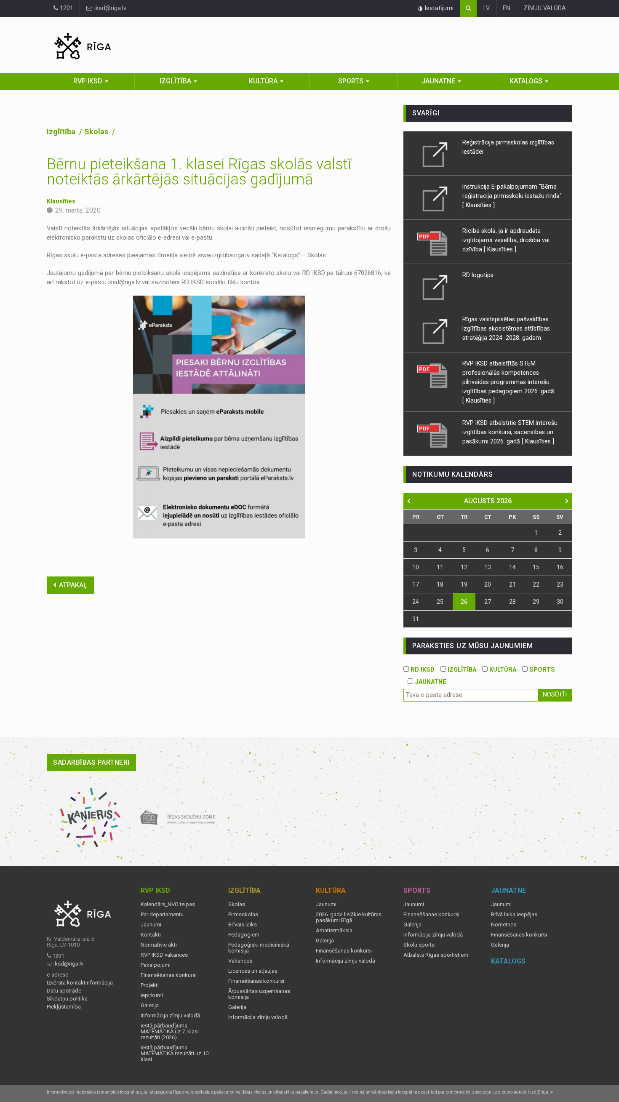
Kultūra (263, 81)
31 (415, 619)
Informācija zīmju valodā (170, 1016)
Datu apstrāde (64, 991)
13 (487, 567)
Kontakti (151, 935)
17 (415, 584)
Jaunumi (151, 925)
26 (464, 601)
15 (536, 567)
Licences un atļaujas (252, 971)
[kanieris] (90, 818)
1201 (65, 8)
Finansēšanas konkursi (169, 975)
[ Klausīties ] (478, 205)
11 (440, 567)
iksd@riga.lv (109, 8)
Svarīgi (426, 113)
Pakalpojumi (156, 965)
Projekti (150, 985)
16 (560, 567)
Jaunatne (438, 81)
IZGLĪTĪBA (461, 669)
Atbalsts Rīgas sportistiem (435, 955)
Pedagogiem (243, 935)
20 (487, 584)
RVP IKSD (87, 81)
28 (512, 601)
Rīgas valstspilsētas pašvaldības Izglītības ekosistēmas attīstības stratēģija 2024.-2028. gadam (506, 328)
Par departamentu (162, 915)
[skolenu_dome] (178, 818)
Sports (350, 81)
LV (486, 8)
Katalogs (526, 81)
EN (506, 8)
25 (440, 601)
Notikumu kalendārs (452, 474)
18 (440, 584)
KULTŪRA (502, 669)
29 (536, 601)
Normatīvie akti (159, 945)
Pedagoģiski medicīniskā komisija (258, 948)
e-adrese (57, 975)
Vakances (240, 961)
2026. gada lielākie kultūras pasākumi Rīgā (349, 917)
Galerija (150, 1006)
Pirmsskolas (243, 915)
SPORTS (541, 669)
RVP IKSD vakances (164, 955)
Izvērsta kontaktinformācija (80, 983)
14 (512, 567)
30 (560, 601)
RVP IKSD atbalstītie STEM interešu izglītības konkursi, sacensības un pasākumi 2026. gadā (510, 432)
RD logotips (478, 275)
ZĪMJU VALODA (544, 8)
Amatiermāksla (334, 931)
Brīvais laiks (242, 925)
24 (415, 601)
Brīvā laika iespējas (514, 915)
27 (487, 601)
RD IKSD (422, 669)
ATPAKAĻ (73, 585)
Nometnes (503, 925)
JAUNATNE (429, 682)
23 (560, 584)
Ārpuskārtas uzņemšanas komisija (259, 994)
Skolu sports (419, 945)
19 (464, 584)
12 (464, 567)
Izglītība (175, 81)
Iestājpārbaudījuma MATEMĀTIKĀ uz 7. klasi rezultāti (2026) (170, 1032)
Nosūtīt (555, 694)
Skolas (97, 131)
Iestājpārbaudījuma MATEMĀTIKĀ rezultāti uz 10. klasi (175, 1053)
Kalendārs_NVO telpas (168, 904)
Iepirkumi (152, 995)
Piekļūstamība (64, 1007)
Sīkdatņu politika (67, 999)
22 (536, 584)
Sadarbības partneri (91, 762)
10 (415, 567)
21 (512, 584)
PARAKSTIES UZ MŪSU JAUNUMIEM (472, 646)
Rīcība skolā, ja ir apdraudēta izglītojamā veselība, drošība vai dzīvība (506, 240)
